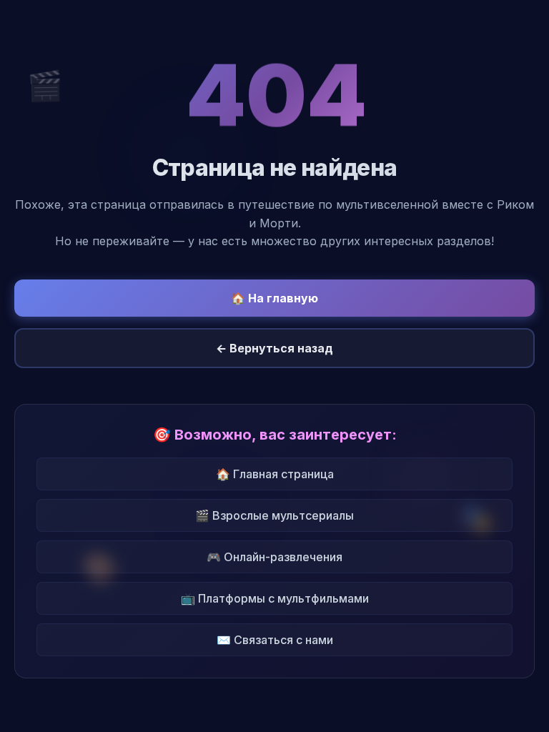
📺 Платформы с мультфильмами (275, 598)
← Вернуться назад (274, 348)
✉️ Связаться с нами (275, 640)
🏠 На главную (274, 298)
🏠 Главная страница (275, 474)
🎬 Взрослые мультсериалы (274, 515)
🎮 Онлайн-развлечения (274, 557)
